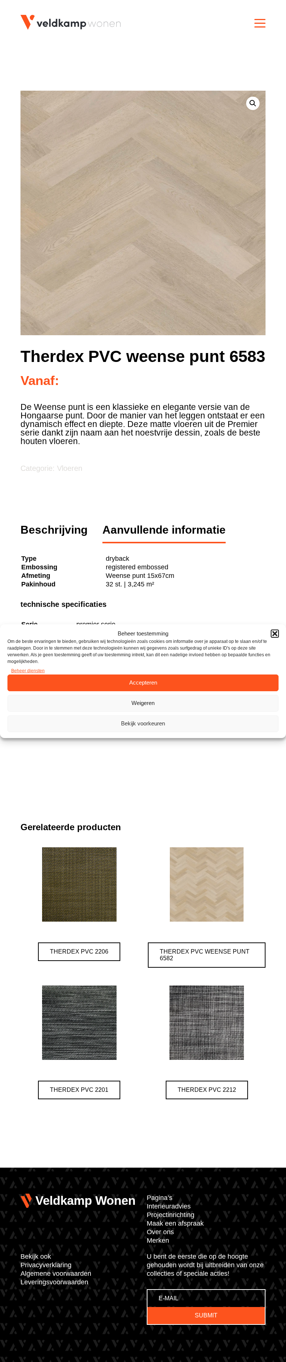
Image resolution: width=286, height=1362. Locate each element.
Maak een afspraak (175, 1223)
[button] (275, 633)
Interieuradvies (169, 1206)
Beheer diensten (28, 670)
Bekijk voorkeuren (143, 723)
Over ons (160, 1232)
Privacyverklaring (46, 1265)
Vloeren (69, 468)
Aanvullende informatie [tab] (164, 530)
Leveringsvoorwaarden (54, 1282)
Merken (158, 1240)
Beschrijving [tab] (54, 530)
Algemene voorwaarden (55, 1273)
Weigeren (143, 703)
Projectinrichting (170, 1215)
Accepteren (143, 682)
